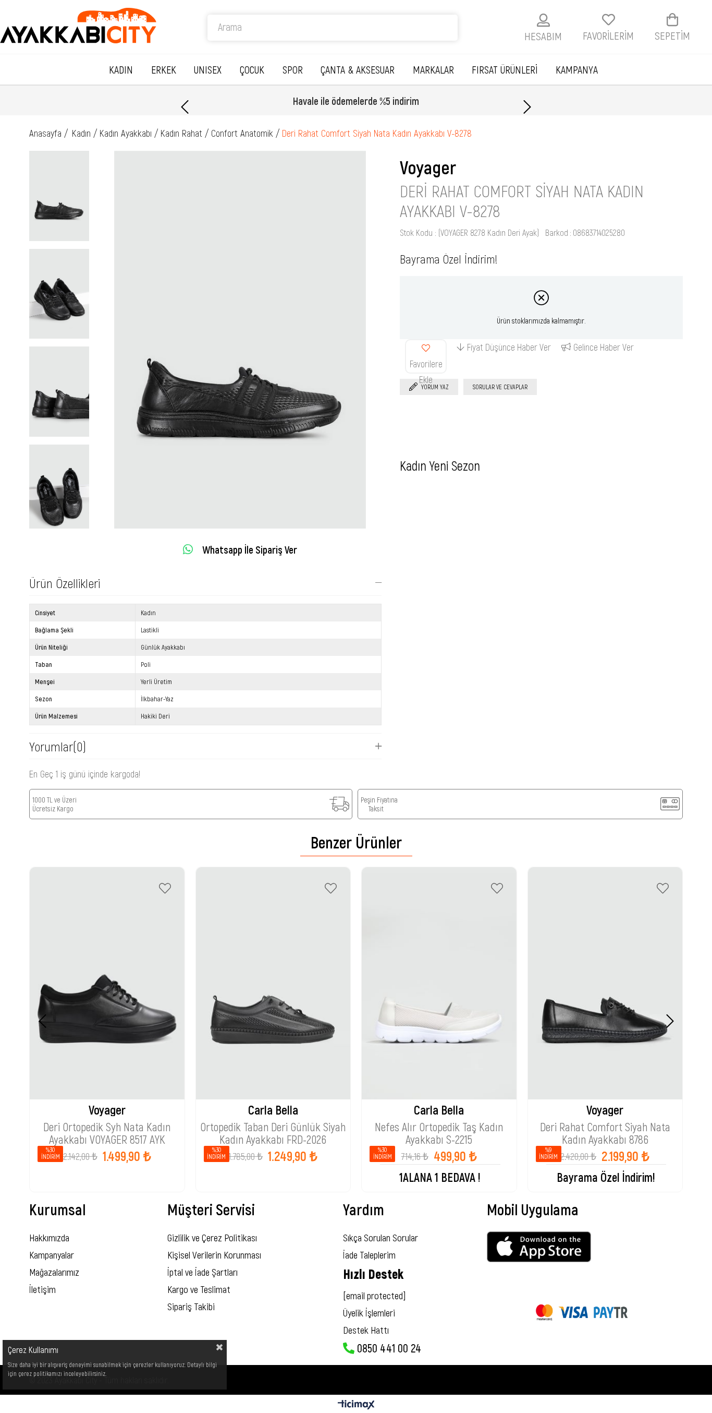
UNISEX (208, 69)
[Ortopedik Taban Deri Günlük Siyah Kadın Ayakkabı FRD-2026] (273, 983)
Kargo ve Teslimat (198, 1289)
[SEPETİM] (672, 19)
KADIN (121, 69)
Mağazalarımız (54, 1272)
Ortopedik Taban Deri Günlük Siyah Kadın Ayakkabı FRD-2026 (273, 1127)
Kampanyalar (51, 1255)
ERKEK (163, 69)
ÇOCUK (252, 69)
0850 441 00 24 (387, 1348)
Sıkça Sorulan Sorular (380, 1237)
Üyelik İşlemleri (369, 1313)
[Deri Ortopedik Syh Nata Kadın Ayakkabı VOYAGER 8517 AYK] (107, 983)
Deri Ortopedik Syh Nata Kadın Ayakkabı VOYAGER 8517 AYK (106, 1127)
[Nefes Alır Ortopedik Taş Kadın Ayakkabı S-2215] (439, 983)
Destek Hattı (366, 1330)
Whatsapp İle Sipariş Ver (249, 549)
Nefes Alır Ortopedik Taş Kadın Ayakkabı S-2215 (439, 1127)
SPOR (293, 69)
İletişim (42, 1289)
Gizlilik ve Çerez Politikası (212, 1237)
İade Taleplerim (369, 1255)
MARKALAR (433, 69)
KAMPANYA (577, 69)
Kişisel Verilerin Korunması (214, 1255)
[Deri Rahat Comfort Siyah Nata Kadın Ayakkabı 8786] (605, 983)
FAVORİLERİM (608, 35)
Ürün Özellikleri (64, 583)
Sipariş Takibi (191, 1306)
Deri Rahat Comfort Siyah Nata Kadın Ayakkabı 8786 (605, 1127)
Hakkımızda (49, 1237)
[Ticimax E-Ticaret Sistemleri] (356, 1405)
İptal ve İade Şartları (202, 1272)
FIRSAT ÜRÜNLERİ (504, 69)
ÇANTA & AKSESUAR (358, 69)
